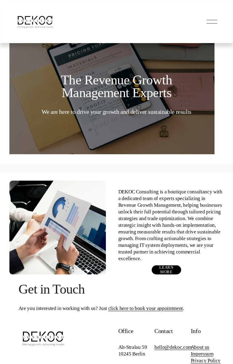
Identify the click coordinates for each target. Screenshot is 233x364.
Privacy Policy (206, 360)
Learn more (166, 269)
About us (200, 347)
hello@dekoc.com (173, 347)
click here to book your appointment (145, 308)
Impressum (202, 354)
